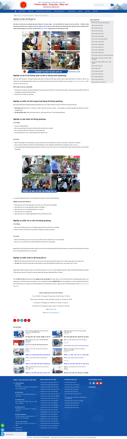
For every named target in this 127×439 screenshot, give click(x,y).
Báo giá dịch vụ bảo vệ (43, 11)
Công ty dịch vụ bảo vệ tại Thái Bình (49, 409)
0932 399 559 (19, 427)
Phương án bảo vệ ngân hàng (72, 403)
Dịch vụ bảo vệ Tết (96, 68)
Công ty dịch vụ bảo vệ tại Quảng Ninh (50, 389)
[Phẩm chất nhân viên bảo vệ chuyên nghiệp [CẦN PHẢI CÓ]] (57, 334)
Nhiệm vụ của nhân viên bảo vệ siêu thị (74, 357)
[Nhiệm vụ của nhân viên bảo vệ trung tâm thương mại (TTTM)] (57, 352)
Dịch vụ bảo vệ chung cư (97, 30)
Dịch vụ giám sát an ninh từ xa (99, 82)
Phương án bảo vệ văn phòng (72, 384)
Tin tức (87, 11)
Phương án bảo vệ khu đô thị (72, 405)
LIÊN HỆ (95, 11)
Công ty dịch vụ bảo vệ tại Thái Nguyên (50, 396)
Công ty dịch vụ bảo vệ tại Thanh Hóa (50, 412)
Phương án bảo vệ (70, 379)
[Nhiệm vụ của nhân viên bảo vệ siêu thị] (57, 360)
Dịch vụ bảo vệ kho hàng (97, 79)
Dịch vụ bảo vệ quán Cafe (98, 41)
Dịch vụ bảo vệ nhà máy (97, 25)
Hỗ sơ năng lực (59, 11)
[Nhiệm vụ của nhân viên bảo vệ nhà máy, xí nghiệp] (57, 370)
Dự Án (80, 11)
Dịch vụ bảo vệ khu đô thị (97, 33)
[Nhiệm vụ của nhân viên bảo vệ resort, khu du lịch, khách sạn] (18, 370)
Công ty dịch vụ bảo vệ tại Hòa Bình (49, 400)
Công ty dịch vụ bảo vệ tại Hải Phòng (49, 387)
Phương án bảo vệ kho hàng (72, 407)
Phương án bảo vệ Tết (70, 382)
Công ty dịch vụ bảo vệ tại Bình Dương (50, 423)
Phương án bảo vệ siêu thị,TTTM (73, 393)
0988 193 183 (53, 309)
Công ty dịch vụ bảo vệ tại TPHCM (49, 427)
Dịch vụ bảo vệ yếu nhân (97, 71)
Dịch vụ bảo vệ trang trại (97, 73)
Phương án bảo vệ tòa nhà (71, 391)
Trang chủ (18, 15)
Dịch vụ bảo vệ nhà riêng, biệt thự (99, 39)
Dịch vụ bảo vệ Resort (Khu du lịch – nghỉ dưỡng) (101, 62)
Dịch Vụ (30, 11)
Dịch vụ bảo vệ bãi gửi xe (97, 76)
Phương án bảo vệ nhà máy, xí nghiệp (74, 400)
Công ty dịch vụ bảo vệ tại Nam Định (49, 407)
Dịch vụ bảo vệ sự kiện (97, 65)
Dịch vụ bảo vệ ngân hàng (98, 49)
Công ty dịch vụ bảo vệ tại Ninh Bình (49, 405)
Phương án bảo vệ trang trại (71, 389)
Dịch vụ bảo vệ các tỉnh (48, 379)
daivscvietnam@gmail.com (52, 312)
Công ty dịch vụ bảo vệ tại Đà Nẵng (49, 418)
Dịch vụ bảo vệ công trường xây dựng (100, 22)
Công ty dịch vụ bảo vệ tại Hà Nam (49, 402)
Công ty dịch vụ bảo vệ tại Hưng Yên (49, 382)
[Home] (23, 5)
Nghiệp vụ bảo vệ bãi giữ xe (41, 15)
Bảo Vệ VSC (44, 28)
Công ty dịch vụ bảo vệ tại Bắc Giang (49, 393)
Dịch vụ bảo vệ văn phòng (98, 36)
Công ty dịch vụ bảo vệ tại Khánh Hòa (50, 425)
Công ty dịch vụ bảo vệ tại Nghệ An (49, 414)
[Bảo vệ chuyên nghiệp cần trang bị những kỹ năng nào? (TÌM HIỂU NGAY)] (18, 334)
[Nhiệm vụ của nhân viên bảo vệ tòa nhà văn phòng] (18, 352)
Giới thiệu (22, 11)
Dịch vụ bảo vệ (94, 19)
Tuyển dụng (71, 11)
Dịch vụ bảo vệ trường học (98, 44)
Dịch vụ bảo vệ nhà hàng (97, 52)
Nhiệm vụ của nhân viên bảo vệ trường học (36, 357)
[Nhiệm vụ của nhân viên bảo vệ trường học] (18, 360)
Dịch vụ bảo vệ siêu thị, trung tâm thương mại (102, 55)
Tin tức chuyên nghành (27, 15)
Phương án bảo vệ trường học (72, 387)
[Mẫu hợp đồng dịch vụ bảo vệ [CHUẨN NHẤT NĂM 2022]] (18, 343)
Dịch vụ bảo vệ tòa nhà (97, 28)
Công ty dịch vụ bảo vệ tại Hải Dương (50, 384)
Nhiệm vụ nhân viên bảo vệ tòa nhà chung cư (75, 339)
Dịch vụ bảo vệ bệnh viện (97, 47)
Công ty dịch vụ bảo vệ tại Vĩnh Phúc (49, 416)
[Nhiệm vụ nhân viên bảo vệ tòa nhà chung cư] (57, 343)
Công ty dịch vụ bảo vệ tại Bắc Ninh (49, 391)
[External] (90, 384)
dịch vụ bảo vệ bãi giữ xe (79, 81)
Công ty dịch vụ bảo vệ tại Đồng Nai (49, 421)
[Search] (112, 5)
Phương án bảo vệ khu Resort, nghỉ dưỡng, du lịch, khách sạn (76, 398)
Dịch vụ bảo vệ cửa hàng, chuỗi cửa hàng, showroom (101, 58)
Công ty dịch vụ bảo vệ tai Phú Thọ (49, 398)
